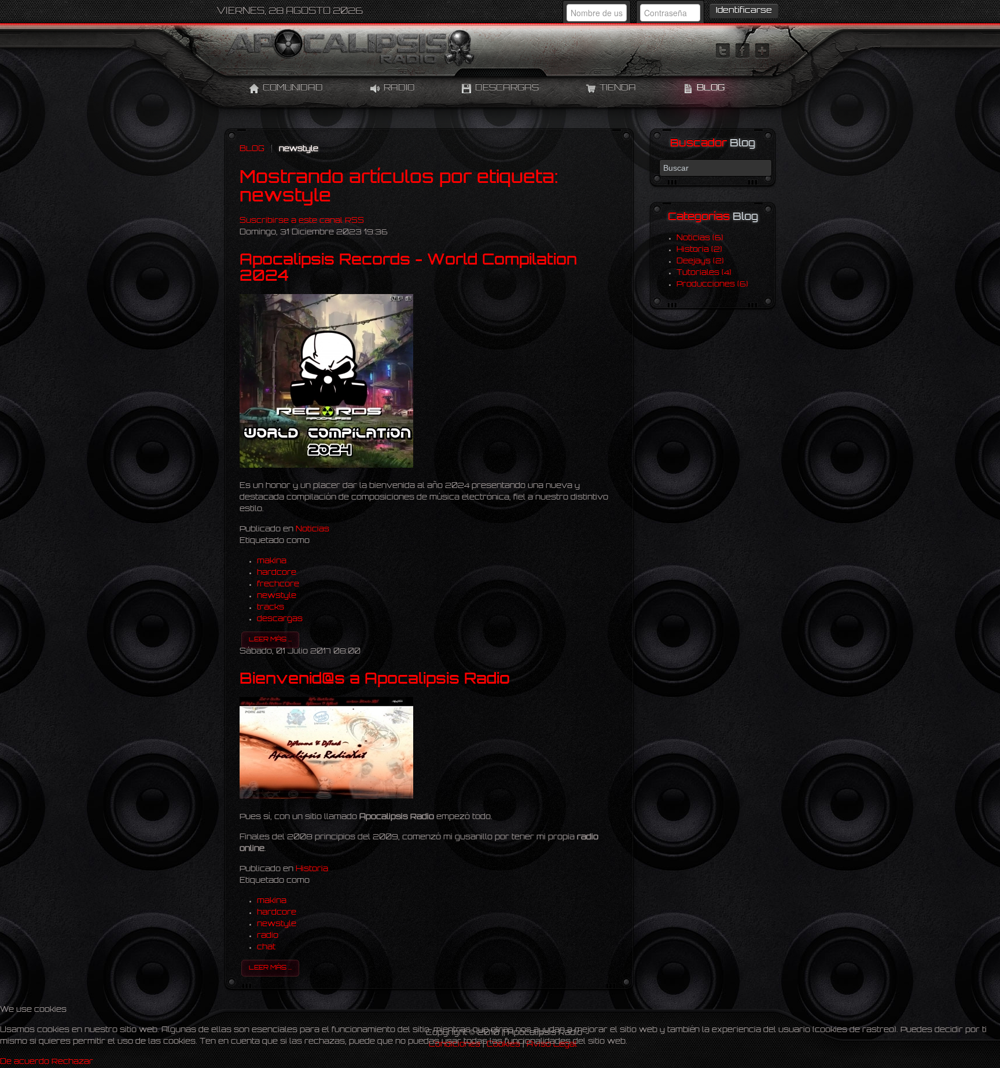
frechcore (278, 584)
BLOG (252, 149)
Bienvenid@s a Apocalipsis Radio (375, 680)
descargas (280, 619)
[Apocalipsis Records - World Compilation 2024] (326, 465)
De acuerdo (24, 1062)
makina (271, 561)
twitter (723, 50)
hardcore (276, 573)
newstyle (276, 596)
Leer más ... (270, 640)
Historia (312, 869)
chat (266, 947)
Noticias (312, 529)
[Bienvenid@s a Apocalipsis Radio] (326, 797)
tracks (270, 607)
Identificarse (744, 10)
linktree (762, 50)
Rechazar (72, 1062)
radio (267, 935)
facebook (742, 50)
